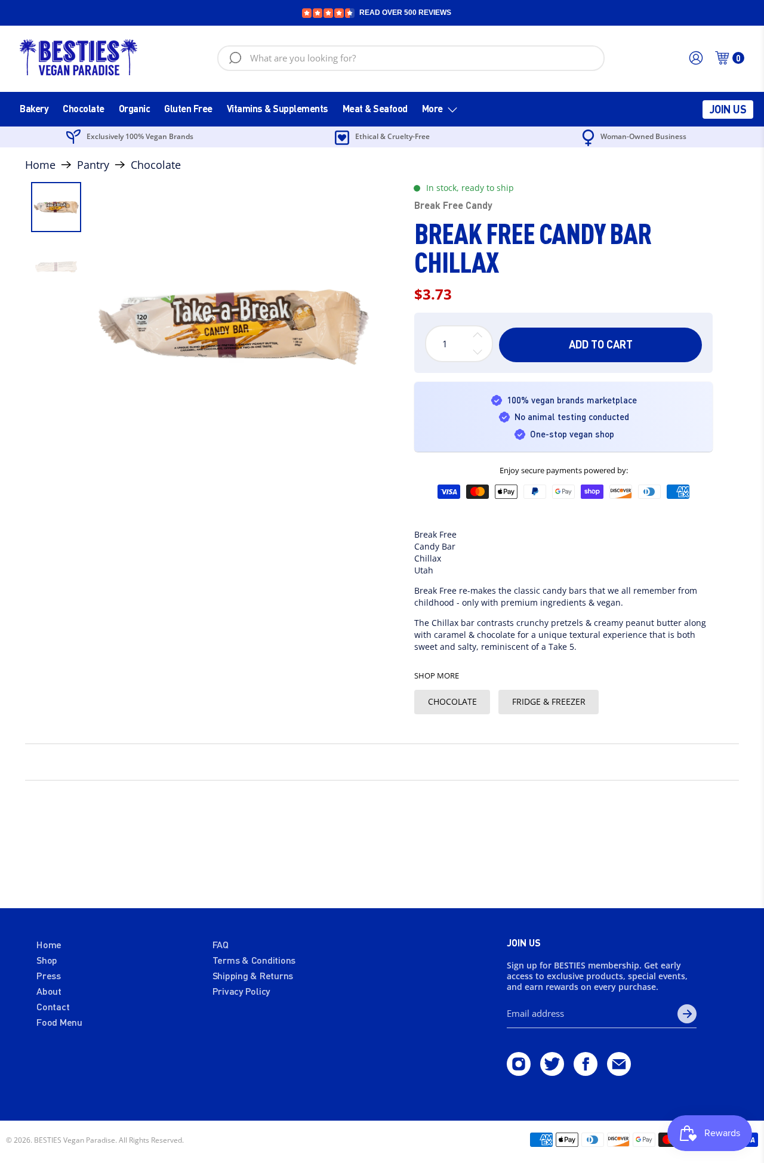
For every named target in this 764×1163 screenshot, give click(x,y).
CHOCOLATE (452, 701)
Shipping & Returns (253, 975)
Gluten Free (188, 108)
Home (40, 164)
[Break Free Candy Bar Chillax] (233, 325)
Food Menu (59, 1022)
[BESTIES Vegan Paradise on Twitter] (552, 1072)
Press (48, 975)
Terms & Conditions (254, 959)
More (432, 108)
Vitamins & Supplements (277, 108)
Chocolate (83, 108)
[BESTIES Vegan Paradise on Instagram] (519, 1072)
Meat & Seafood (375, 108)
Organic (134, 108)
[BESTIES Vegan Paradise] (78, 58)
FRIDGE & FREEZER (549, 701)
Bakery (34, 108)
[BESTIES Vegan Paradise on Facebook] (585, 1072)
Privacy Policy (241, 991)
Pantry (93, 164)
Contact (52, 1006)
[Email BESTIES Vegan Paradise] (619, 1072)
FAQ (220, 944)
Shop (46, 959)
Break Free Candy (453, 205)
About (48, 991)
